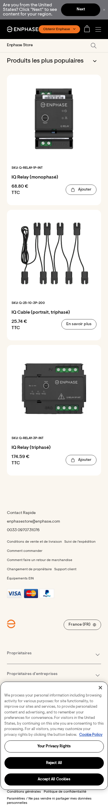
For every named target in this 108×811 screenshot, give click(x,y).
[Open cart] (89, 29)
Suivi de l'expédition (80, 542)
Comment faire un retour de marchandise (39, 560)
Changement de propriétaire (29, 569)
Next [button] (81, 9)
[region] (54, 735)
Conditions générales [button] (24, 791)
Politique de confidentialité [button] (65, 791)
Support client (65, 569)
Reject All (54, 763)
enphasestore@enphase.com (33, 522)
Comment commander (24, 551)
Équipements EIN (20, 578)
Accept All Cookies (54, 779)
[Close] (100, 687)
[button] (99, 29)
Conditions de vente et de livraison (34, 542)
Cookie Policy (91, 735)
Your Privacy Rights (54, 746)
